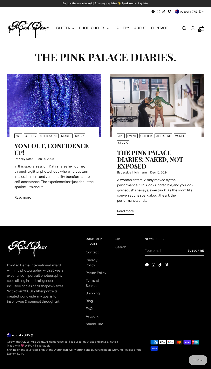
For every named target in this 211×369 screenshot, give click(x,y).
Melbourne (48, 135)
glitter (30, 135)
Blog (89, 301)
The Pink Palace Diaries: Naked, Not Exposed (150, 159)
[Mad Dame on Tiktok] (164, 11)
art (18, 135)
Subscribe (196, 250)
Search (120, 247)
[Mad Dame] (28, 28)
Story (79, 135)
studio (123, 142)
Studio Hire (94, 324)
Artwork (92, 316)
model (66, 135)
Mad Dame (37, 341)
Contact (92, 252)
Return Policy (96, 273)
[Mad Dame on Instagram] (158, 11)
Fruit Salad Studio (39, 345)
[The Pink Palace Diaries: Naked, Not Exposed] (157, 105)
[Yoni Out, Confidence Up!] (54, 105)
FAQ (89, 309)
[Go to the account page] (193, 28)
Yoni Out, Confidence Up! (51, 149)
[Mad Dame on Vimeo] (169, 11)
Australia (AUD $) (190, 11)
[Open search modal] (184, 28)
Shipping (93, 293)
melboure (163, 135)
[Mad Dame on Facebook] (153, 11)
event (132, 135)
